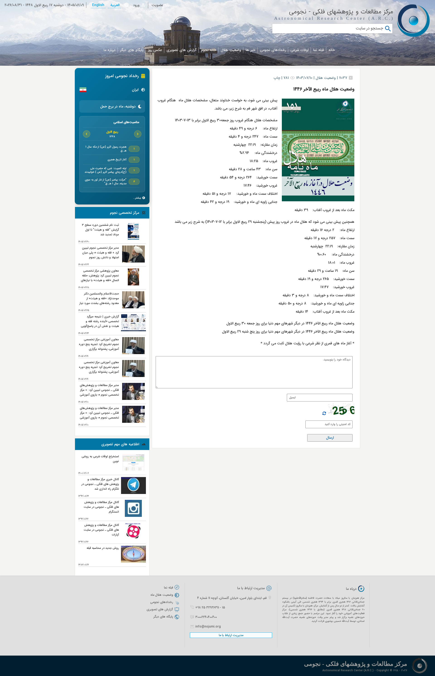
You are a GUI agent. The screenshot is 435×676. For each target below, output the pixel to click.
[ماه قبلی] (137, 134)
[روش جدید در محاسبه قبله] (133, 561)
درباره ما (110, 50)
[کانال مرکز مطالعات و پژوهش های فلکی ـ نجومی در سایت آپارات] (133, 539)
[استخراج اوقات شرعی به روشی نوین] (133, 470)
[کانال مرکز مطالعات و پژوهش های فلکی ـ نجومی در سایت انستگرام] (133, 516)
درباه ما (351, 589)
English (98, 5)
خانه (332, 50)
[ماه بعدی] (86, 134)
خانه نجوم (208, 50)
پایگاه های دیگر (131, 50)
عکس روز (155, 50)
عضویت (157, 5)
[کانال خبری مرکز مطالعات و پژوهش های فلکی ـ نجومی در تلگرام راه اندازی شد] (133, 493)
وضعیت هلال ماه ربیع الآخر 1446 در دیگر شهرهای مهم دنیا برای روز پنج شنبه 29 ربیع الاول (288, 331)
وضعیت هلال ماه (161, 594)
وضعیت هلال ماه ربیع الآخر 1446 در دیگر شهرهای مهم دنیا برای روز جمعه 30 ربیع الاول (290, 323)
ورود (136, 5)
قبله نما (318, 50)
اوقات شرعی (299, 50)
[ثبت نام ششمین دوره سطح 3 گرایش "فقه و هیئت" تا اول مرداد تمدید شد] (133, 238)
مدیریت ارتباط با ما (251, 588)
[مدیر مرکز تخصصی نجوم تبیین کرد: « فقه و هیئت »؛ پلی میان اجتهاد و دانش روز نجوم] (133, 261)
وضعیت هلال (231, 50)
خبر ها (250, 50)
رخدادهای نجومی (273, 50)
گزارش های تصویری (181, 50)
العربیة (114, 5)
